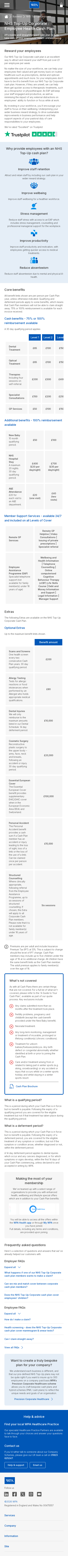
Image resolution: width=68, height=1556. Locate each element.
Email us (37, 1465)
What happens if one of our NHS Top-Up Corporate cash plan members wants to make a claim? (32, 1274)
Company (10, 1525)
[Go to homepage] (6, 17)
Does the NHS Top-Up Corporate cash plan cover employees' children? (31, 1296)
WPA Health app (22, 1222)
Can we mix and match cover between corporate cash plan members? (31, 1285)
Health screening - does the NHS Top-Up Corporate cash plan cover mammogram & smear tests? (33, 1329)
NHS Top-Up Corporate (38, 16)
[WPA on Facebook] (14, 1494)
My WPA (47, 1222)
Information (11, 1536)
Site (6, 1546)
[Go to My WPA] (61, 5)
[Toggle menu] (6, 5)
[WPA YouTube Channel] (39, 1494)
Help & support (16, 1465)
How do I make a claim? (17, 1319)
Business (17, 16)
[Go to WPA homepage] (34, 5)
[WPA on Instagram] (31, 1494)
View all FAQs (11, 1347)
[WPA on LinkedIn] (6, 1494)
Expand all (10, 1267)
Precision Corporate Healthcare (31, 1399)
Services (9, 1515)
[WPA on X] (22, 1494)
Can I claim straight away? (19, 1339)
